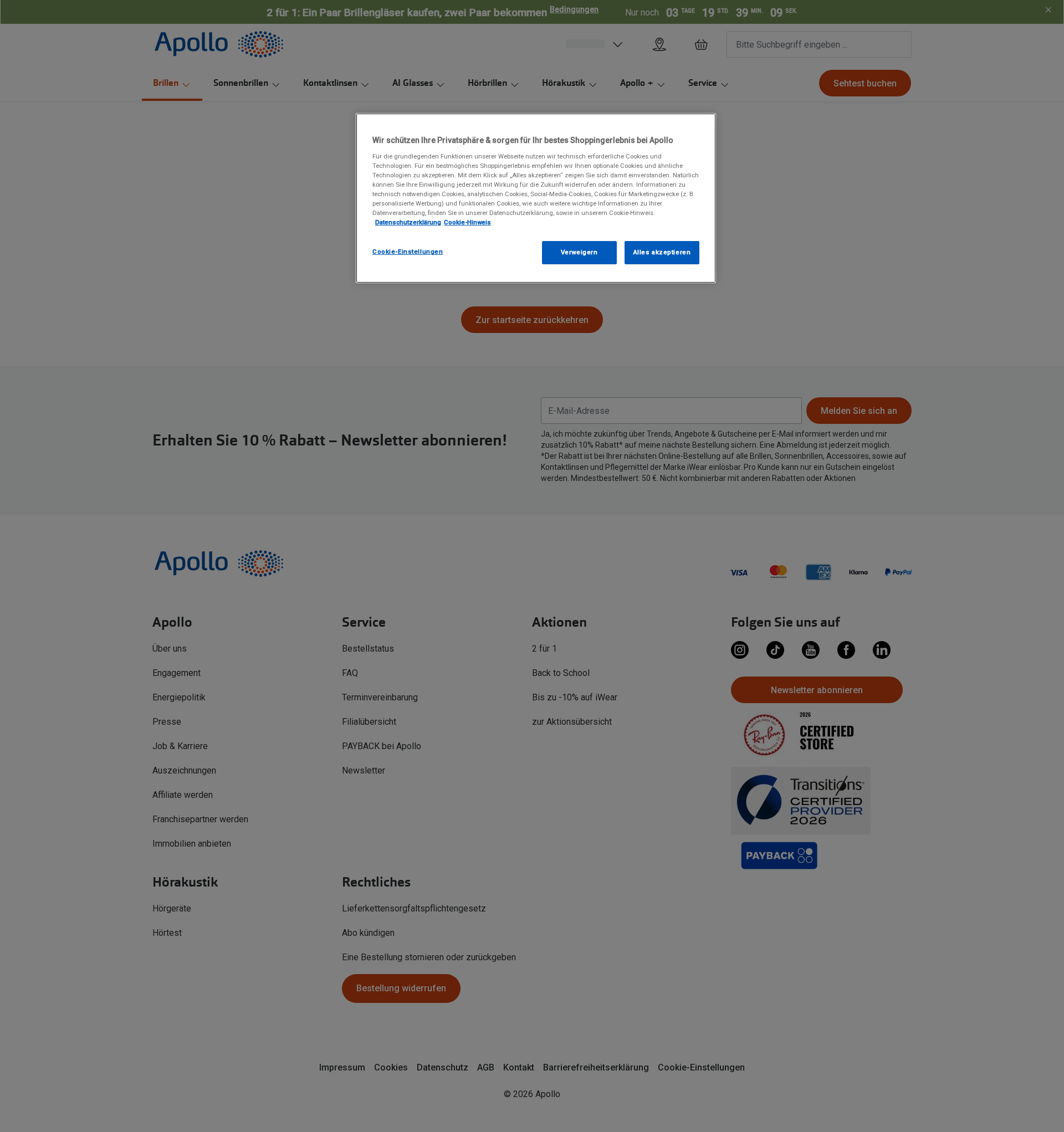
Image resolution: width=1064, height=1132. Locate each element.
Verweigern (579, 252)
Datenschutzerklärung (408, 222)
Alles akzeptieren (662, 252)
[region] (536, 198)
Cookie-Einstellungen (407, 251)
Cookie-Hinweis (467, 222)
